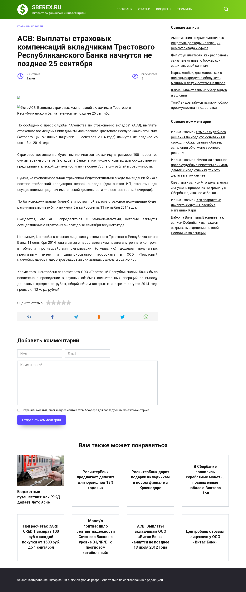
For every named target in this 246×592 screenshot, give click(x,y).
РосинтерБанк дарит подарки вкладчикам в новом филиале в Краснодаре (150, 480)
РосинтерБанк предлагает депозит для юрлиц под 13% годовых (95, 480)
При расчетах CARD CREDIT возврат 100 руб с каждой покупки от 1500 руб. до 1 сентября (41, 537)
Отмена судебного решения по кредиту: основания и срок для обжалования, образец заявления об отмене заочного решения (198, 142)
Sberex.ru (47, 7)
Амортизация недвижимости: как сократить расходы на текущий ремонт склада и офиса (197, 43)
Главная (23, 26)
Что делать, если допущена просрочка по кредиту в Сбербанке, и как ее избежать (199, 187)
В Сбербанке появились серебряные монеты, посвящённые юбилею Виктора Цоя (205, 479)
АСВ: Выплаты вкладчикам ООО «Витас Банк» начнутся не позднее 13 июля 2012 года (150, 537)
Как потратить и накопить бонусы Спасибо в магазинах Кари (196, 205)
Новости (37, 26)
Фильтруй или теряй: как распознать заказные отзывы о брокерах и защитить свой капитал (199, 60)
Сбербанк (124, 9)
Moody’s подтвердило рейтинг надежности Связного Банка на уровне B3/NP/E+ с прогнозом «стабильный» (95, 537)
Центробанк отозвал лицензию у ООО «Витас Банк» (205, 536)
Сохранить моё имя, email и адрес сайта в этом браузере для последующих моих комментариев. (86, 410)
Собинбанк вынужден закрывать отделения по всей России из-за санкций (195, 227)
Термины (185, 9)
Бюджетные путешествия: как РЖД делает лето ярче (38, 497)
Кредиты (163, 9)
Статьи (144, 9)
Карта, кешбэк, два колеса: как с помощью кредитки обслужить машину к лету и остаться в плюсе (198, 78)
